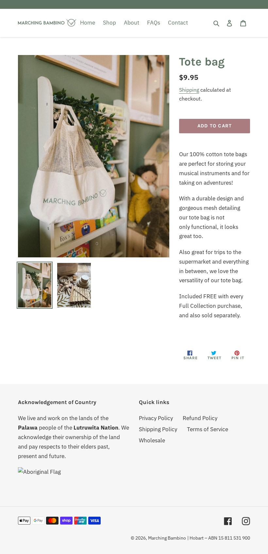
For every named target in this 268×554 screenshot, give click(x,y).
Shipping (189, 89)
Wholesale (152, 440)
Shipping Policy (158, 429)
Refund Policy (200, 418)
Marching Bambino (167, 538)
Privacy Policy (156, 418)
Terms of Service (207, 429)
